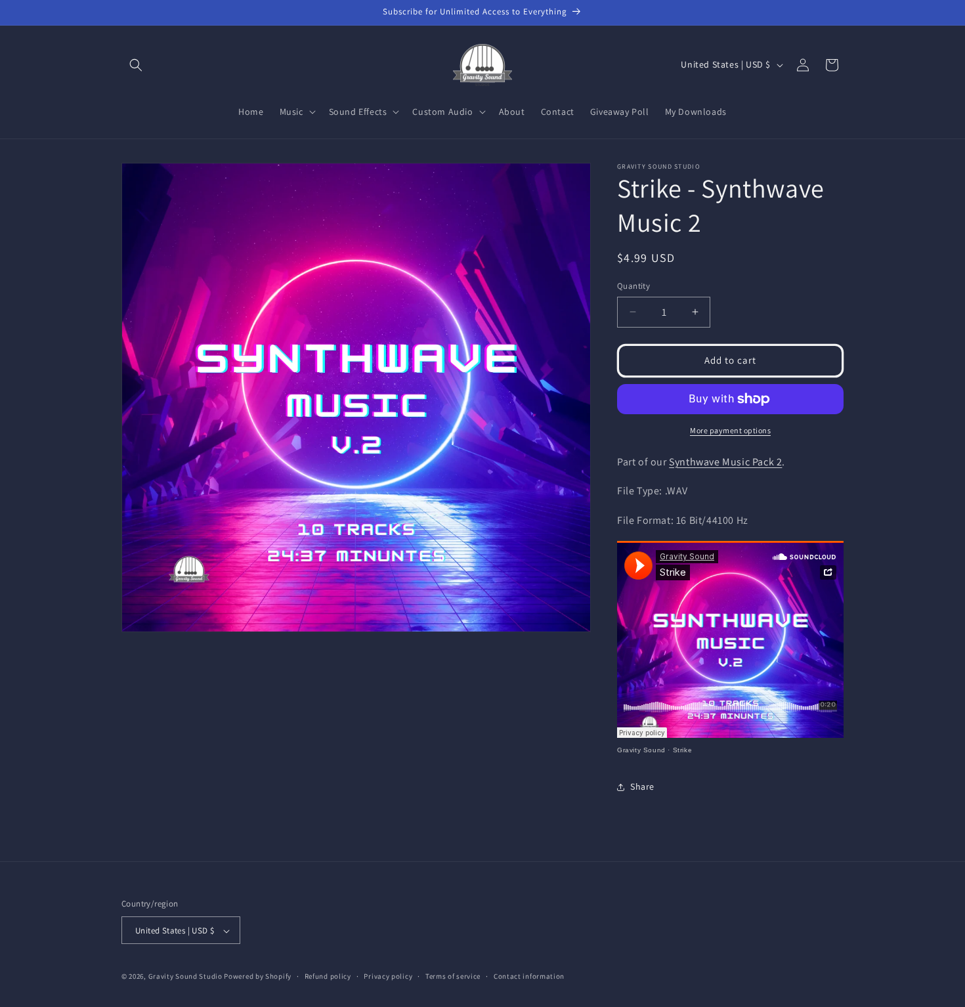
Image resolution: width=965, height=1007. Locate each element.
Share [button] (642, 786)
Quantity (633, 285)
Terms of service (453, 976)
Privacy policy (388, 976)
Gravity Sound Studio (185, 976)
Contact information (529, 976)
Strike (683, 750)
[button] (135, 65)
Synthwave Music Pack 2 (725, 462)
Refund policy (328, 976)
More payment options (730, 430)
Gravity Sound (641, 750)
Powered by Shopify (257, 976)
